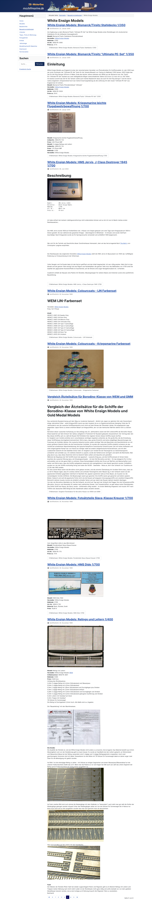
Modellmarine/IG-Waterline (28, 46)
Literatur (22, 32)
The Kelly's (123, 243)
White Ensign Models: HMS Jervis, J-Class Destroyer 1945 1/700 (87, 163)
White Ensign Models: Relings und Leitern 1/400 (80, 619)
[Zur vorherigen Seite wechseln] (52, 897)
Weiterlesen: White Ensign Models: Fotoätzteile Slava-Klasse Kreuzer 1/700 (75, 558)
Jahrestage (23, 43)
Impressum (23, 49)
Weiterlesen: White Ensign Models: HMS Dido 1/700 (67, 613)
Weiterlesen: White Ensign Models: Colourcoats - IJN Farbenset (71, 337)
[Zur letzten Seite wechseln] (77, 897)
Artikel (21, 40)
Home (21, 21)
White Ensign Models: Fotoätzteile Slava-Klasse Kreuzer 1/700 (90, 498)
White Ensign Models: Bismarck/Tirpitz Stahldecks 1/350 (86, 25)
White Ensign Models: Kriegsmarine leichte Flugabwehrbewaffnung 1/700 (76, 104)
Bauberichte (23, 26)
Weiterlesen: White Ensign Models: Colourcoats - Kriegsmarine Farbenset (74, 390)
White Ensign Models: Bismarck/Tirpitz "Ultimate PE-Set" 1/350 (90, 54)
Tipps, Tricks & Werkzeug (27, 35)
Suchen (40, 64)
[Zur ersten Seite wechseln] (49, 897)
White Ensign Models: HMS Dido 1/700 (73, 564)
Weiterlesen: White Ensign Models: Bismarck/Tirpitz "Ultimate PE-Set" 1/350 (75, 96)
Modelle (22, 24)
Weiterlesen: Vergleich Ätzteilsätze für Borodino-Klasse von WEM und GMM (75, 491)
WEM (71, 673)
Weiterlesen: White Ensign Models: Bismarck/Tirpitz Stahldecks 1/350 (73, 48)
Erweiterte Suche (25, 69)
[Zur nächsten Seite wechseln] (73, 897)
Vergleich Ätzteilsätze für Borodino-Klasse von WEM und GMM (90, 396)
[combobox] (27, 64)
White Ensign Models (62, 38)
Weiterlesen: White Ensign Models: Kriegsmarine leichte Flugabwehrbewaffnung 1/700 (78, 156)
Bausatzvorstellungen (26, 29)
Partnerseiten (23, 52)
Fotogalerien (23, 38)
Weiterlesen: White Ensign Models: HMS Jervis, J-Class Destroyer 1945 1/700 (76, 284)
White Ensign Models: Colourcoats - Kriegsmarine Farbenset (88, 343)
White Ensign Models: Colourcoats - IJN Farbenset (81, 290)
